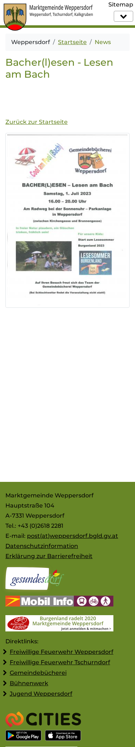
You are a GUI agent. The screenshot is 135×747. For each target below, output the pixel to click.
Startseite (72, 42)
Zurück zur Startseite (36, 121)
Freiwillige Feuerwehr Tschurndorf (60, 662)
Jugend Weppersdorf (41, 693)
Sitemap (120, 4)
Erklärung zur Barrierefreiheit (49, 556)
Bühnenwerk (29, 683)
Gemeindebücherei (38, 672)
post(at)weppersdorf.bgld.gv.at (72, 535)
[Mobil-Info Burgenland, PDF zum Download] (59, 602)
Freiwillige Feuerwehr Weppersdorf (61, 651)
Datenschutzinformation (41, 546)
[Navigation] (123, 16)
